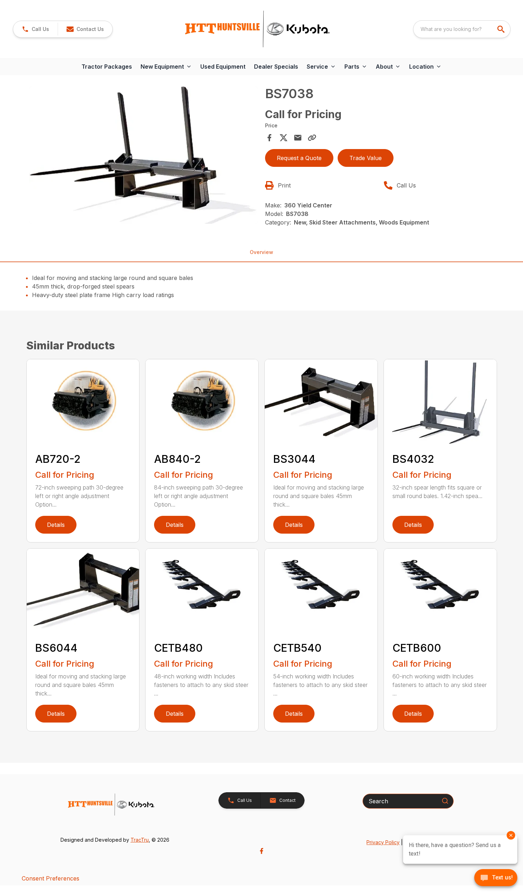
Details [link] (56, 524)
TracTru (140, 840)
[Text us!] (496, 878)
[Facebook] (261, 851)
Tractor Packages (106, 66)
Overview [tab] (261, 252)
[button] (35, 29)
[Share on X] (283, 137)
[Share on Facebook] (269, 137)
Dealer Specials (276, 66)
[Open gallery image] (143, 155)
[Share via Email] (298, 137)
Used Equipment (222, 66)
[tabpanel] (143, 156)
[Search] (445, 800)
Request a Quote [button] (299, 158)
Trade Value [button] (365, 158)
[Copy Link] (312, 137)
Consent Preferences (50, 878)
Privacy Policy (383, 842)
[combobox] (461, 29)
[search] (501, 29)
